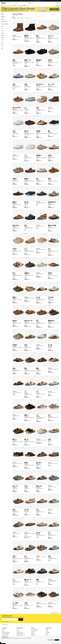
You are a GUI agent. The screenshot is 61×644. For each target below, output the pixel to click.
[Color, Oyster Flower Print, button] (38, 415)
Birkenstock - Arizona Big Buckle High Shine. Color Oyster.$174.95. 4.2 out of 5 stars (53, 79)
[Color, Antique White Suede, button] (38, 320)
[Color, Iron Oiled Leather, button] (27, 131)
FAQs (17, 629)
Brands (47, 629)
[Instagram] (2, 625)
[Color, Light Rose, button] (27, 603)
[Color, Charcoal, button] (39, 462)
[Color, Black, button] (27, 35)
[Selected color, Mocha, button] (25, 35)
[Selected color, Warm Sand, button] (37, 107)
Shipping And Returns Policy (21, 633)
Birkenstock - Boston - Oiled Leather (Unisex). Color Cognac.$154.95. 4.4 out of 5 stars (53, 268)
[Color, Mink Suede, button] (30, 60)
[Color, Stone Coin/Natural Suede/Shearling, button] (29, 60)
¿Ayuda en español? (20, 632)
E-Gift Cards (33, 635)
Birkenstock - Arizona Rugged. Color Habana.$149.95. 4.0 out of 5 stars (42, 363)
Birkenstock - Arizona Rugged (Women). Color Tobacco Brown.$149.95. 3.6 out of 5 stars (18, 363)
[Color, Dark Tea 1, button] (16, 248)
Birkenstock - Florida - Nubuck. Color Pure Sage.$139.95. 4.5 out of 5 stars (18, 481)
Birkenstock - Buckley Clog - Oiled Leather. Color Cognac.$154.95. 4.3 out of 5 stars (18, 316)
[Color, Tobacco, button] (54, 320)
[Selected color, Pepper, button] (25, 178)
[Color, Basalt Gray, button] (18, 107)
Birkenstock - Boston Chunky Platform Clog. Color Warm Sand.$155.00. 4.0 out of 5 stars (42, 244)
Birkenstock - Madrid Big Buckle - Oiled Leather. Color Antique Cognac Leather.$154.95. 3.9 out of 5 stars (30, 316)
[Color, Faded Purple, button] (52, 35)
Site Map (32, 632)
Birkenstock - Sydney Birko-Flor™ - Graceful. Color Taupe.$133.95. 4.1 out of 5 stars (42, 551)
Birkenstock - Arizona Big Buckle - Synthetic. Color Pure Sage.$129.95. (53, 551)
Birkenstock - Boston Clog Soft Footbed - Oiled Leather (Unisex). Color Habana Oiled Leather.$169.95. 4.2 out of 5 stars (30, 126)
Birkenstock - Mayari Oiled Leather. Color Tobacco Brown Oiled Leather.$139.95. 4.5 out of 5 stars (18, 504)
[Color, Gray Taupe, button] (26, 225)
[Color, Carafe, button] (14, 60)
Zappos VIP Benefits (5, 635)
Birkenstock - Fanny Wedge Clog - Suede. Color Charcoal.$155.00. (30, 220)
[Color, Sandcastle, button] (26, 107)
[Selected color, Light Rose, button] (48, 345)
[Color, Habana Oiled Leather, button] (14, 509)
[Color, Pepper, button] (14, 84)
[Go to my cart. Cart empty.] (59, 3)
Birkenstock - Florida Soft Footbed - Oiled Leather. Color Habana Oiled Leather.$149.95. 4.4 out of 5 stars (30, 363)
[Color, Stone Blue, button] (16, 225)
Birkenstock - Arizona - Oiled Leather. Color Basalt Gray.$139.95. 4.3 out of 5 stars (42, 481)
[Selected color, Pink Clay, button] (48, 155)
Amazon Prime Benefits (5, 633)
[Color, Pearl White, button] (16, 556)
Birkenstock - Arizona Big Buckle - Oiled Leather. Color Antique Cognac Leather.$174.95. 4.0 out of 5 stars (18, 103)
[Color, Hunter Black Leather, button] (38, 60)
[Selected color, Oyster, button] (48, 84)
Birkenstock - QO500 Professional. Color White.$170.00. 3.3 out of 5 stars (18, 126)
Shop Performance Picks (37, 0)
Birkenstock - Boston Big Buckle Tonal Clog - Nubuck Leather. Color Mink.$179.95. (18, 55)
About (3, 629)
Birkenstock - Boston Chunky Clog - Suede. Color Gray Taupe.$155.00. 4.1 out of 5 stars (53, 220)
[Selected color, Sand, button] (48, 532)
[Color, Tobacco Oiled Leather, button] (26, 131)
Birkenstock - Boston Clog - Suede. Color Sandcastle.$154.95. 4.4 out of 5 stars (53, 292)
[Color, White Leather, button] (50, 131)
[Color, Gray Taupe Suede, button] (55, 202)
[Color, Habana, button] (16, 107)
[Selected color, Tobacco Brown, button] (13, 368)
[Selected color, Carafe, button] (13, 202)
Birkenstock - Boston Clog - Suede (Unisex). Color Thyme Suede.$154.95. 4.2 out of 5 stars (18, 292)
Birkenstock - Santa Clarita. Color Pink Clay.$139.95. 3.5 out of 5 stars (30, 504)
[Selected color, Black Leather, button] (48, 131)
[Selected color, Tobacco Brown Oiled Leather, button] (13, 509)
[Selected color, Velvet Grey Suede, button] (25, 273)
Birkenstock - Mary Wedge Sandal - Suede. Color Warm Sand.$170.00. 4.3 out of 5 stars (42, 103)
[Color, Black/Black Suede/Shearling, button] (50, 60)
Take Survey (33, 633)
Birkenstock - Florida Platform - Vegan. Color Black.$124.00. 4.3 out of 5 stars (30, 575)
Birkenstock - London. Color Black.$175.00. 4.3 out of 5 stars (42, 55)
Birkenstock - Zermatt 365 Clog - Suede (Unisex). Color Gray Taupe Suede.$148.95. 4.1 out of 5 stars (53, 363)
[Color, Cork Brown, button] (27, 178)
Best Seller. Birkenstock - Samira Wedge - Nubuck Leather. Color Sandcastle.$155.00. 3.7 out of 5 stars (30, 244)
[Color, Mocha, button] (50, 556)
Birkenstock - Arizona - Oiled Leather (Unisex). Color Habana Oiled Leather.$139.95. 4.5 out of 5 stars (30, 458)
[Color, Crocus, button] (50, 84)
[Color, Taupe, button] (26, 60)
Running (47, 633)
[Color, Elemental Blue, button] (14, 345)
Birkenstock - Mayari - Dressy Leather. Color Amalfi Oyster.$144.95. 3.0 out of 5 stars (53, 387)
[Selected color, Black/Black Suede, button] (25, 60)
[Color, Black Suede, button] (38, 131)
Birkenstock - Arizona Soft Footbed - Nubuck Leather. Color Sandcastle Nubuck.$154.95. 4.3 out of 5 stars (53, 244)
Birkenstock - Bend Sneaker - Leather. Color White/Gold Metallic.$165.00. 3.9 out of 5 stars (30, 150)
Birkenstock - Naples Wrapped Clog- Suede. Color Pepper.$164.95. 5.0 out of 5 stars (30, 174)
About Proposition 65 (20, 635)
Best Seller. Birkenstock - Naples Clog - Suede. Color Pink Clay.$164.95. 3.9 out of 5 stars (53, 150)
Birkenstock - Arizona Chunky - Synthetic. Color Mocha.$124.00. (42, 575)
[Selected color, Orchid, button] (13, 556)
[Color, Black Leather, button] (31, 320)
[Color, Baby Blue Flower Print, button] (38, 391)
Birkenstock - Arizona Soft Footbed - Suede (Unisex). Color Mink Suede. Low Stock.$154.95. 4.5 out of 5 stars (42, 316)
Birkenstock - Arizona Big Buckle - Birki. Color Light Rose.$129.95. (18, 575)
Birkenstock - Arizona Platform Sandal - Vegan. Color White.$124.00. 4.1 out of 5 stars (18, 598)
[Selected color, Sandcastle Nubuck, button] (37, 84)
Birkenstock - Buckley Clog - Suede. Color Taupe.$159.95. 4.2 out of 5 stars (53, 197)
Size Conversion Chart (34, 629)
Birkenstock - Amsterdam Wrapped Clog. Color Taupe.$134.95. (42, 528)
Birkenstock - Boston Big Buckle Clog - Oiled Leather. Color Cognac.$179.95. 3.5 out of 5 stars (42, 31)
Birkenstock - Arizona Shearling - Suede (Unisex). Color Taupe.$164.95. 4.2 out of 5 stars (42, 150)
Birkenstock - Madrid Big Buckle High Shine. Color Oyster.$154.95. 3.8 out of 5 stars (42, 292)
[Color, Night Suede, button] (50, 202)
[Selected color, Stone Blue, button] (13, 84)
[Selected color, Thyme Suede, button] (13, 297)
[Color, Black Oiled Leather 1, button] (39, 60)
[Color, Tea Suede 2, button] (54, 202)
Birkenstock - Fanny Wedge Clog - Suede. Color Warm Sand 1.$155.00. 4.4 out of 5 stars (18, 244)
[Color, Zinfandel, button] (52, 225)
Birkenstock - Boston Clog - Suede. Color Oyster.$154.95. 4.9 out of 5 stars (42, 268)
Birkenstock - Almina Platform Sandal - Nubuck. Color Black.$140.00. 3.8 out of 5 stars (30, 434)
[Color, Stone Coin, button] (50, 35)
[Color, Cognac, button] (38, 368)
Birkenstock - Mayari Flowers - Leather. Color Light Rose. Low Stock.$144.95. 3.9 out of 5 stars (30, 387)
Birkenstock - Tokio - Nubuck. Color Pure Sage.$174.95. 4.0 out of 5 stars (30, 103)
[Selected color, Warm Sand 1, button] (13, 248)
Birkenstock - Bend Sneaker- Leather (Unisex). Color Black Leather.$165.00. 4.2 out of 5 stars (53, 126)
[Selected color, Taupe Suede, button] (37, 131)
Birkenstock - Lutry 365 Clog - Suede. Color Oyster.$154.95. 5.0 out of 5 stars (42, 340)
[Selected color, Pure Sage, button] (25, 107)
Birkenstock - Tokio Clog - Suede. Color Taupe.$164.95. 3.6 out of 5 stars (18, 174)
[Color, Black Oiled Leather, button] (20, 107)
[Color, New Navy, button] (14, 297)
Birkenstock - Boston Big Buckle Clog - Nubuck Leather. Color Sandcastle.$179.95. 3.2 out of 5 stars (53, 31)
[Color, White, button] (26, 202)
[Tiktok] (5, 625)
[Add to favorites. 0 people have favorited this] (23, 20)
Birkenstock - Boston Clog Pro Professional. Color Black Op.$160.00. (42, 197)
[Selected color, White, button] (13, 131)
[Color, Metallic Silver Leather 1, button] (14, 273)
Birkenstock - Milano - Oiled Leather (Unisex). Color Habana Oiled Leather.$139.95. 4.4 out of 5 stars (18, 458)
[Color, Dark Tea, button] (26, 35)
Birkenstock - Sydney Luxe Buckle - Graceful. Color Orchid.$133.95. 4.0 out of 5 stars (18, 551)
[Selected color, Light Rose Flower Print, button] (37, 415)
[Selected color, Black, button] (37, 60)
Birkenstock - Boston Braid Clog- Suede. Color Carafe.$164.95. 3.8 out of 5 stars (18, 197)
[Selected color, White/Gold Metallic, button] (25, 155)
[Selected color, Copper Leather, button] (13, 273)
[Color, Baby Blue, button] (51, 84)
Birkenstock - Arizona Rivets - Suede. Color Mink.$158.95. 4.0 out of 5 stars (18, 220)
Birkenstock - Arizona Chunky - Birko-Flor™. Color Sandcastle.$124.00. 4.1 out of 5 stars (30, 598)
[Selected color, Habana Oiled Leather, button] (25, 131)
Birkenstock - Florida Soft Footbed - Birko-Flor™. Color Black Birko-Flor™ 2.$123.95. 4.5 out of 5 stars (42, 598)
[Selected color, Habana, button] (37, 368)
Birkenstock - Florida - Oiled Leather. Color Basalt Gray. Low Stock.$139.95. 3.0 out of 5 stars (18, 528)
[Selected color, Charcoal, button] (25, 225)
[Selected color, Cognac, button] (37, 35)
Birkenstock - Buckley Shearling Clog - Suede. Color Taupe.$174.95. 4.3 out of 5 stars (53, 55)
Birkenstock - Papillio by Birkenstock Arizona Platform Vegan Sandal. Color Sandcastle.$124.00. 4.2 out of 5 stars (53, 575)
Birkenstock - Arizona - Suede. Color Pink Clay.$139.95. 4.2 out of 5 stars (30, 481)
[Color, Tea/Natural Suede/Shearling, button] (51, 60)
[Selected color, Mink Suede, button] (37, 320)
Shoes (47, 635)
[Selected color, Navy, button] (25, 202)
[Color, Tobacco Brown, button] (38, 35)
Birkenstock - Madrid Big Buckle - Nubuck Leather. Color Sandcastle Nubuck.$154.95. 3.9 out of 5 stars (30, 292)
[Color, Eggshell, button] (17, 345)
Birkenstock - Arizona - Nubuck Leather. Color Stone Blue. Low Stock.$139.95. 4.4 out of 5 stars (53, 481)
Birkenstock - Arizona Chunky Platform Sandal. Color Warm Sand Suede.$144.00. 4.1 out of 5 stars (53, 410)
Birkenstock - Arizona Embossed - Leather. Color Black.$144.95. (18, 387)
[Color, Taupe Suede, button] (41, 60)
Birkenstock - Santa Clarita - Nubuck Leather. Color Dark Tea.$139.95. (53, 458)
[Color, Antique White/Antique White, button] (27, 60)
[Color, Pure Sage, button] (42, 84)
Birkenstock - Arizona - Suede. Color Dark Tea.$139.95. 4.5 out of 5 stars (42, 458)
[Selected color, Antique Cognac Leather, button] (13, 107)
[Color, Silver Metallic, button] (26, 155)
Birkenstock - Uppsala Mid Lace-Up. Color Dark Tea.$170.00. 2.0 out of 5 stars (53, 103)
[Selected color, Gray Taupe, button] (48, 225)
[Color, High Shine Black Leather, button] (52, 84)
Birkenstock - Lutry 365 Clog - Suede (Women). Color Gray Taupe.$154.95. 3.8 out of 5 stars (18, 340)
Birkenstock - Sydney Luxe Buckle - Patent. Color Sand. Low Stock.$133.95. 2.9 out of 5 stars (53, 528)
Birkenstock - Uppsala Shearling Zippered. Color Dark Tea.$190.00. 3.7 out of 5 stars (18, 31)
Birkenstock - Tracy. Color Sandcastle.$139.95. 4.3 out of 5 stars (53, 434)
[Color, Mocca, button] (30, 579)
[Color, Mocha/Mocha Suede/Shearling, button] (38, 155)
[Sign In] (57, 3)
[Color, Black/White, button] (14, 131)
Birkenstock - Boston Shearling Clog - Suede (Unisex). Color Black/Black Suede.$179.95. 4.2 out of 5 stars (30, 55)
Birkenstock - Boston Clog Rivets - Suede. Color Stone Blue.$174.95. (18, 79)
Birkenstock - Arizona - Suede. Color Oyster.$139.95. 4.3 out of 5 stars (53, 504)
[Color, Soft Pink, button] (51, 35)
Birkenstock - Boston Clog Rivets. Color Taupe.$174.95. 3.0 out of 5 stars (30, 79)
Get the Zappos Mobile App (6, 632)
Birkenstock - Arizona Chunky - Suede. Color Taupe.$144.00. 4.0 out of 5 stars (18, 410)
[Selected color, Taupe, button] (48, 60)
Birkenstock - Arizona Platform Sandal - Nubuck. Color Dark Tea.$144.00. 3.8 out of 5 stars (18, 434)
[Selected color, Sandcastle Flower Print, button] (37, 391)
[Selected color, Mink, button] (13, 60)
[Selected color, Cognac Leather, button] (48, 178)
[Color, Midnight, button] (26, 178)
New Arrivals (48, 632)
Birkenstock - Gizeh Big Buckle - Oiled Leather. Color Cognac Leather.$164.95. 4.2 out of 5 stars (53, 174)
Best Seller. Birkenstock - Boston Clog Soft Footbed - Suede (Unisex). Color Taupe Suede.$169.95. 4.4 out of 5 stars (42, 126)
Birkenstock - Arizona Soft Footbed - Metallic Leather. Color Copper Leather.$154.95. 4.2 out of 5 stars (18, 268)
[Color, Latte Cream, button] (16, 297)
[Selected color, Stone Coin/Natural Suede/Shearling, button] (37, 178)
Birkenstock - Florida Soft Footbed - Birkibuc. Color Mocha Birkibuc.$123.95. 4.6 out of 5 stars (53, 598)
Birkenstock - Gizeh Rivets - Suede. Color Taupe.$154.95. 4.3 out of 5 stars (30, 340)
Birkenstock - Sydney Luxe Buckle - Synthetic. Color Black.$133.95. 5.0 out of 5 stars (30, 551)
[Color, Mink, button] (39, 84)
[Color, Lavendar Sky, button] (38, 462)
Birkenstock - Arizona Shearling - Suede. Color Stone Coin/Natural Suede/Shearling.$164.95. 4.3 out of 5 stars (42, 174)
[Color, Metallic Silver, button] (26, 556)
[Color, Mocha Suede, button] (39, 131)
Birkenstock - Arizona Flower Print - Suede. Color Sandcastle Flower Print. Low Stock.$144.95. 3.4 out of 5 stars (42, 387)
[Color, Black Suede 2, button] (52, 202)
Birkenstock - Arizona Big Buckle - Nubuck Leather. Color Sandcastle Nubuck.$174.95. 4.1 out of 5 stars (42, 79)
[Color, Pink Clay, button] (52, 297)
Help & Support (58, 5)
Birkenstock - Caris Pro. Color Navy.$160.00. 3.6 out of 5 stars (30, 197)
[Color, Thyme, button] (26, 486)
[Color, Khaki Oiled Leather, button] (52, 320)
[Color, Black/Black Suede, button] (39, 155)
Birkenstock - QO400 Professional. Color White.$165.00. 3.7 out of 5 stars (18, 150)
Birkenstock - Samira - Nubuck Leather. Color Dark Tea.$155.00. (42, 220)
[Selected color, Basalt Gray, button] (37, 486)
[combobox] (17, 3)
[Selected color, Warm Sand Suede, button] (48, 415)
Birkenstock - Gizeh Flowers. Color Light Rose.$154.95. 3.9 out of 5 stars (53, 340)
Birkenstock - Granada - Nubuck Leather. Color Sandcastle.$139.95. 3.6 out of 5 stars (42, 504)
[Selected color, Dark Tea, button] (13, 439)
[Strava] (7, 625)
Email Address (5, 619)
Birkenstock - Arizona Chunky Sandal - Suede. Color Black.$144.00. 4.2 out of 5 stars (30, 410)
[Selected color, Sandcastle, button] (48, 35)
